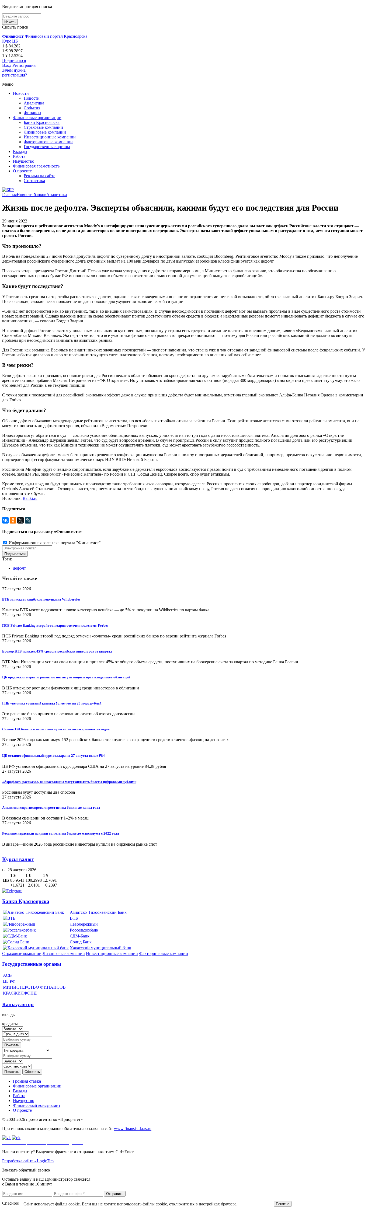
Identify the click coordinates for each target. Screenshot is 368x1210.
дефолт (19, 568)
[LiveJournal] (28, 520)
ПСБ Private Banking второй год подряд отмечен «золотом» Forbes (55, 625)
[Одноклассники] (13, 520)
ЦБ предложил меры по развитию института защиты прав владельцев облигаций (66, 677)
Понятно (282, 1204)
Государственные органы (47, 146)
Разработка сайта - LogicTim (28, 1161)
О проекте (22, 171)
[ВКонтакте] (5, 520)
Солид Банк (81, 942)
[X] (20, 520)
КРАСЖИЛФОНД (20, 993)
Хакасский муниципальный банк (100, 948)
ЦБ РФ (9, 981)
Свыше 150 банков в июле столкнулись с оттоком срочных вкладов (56, 729)
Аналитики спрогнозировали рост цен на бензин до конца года (51, 807)
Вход (6, 65)
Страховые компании (43, 127)
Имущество (23, 161)
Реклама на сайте (39, 175)
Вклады (20, 151)
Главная (9, 194)
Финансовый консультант (36, 1105)
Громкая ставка (27, 1081)
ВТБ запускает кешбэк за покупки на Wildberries (41, 599)
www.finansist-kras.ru (132, 1128)
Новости (21, 93)
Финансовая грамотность (36, 166)
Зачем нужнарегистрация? (14, 72)
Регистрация (24, 65)
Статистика (34, 180)
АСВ (7, 975)
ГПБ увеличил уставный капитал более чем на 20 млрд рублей (51, 703)
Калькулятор (18, 1004)
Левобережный (84, 924)
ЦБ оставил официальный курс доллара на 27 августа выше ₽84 (53, 756)
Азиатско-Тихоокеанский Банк (98, 912)
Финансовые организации (37, 117)
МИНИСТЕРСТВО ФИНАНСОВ (34, 987)
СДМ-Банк (79, 936)
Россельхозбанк (84, 930)
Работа (19, 156)
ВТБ (74, 918)
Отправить (114, 1194)
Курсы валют (18, 859)
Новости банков (31, 194)
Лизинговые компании (45, 132)
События (32, 108)
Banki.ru (30, 498)
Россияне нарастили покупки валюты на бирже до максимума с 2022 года (60, 833)
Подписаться (14, 60)
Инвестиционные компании (50, 137)
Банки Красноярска (42, 122)
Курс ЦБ (10, 41)
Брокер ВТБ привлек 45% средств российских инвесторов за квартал (57, 651)
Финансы (32, 112)
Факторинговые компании (48, 142)
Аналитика (34, 103)
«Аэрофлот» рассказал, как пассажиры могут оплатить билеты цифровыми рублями (69, 782)
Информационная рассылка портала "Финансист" (54, 543)
